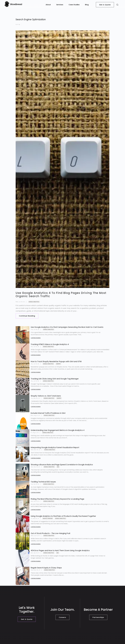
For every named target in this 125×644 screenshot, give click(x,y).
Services (59, 4)
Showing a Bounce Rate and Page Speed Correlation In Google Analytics (62, 464)
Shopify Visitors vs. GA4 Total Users (46, 396)
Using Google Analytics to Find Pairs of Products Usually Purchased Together (63, 516)
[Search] (117, 4)
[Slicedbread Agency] (13, 7)
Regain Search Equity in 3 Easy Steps (46, 568)
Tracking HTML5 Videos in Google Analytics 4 (50, 344)
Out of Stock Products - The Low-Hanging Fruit (50, 533)
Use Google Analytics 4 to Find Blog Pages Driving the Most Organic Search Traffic (61, 294)
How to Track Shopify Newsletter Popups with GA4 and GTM (56, 361)
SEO (58, 467)
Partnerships (98, 617)
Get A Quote (105, 5)
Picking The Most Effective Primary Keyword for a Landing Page (57, 499)
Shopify (58, 364)
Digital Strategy (48, 518)
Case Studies (74, 4)
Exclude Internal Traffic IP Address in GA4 (48, 413)
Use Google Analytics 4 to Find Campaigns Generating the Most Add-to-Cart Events (67, 327)
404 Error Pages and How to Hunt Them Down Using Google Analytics (60, 550)
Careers (62, 617)
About (48, 4)
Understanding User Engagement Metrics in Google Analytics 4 (57, 430)
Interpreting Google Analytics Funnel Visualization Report (55, 447)
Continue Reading (27, 316)
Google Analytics (34, 301)
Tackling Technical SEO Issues (43, 482)
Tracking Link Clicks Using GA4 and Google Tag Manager (55, 379)
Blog (87, 4)
